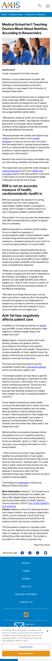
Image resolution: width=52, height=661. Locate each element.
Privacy (26, 563)
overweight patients (36, 367)
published (23, 482)
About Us (26, 586)
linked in (38, 553)
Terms (26, 571)
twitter (29, 552)
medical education (11, 171)
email (46, 553)
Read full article (42, 544)
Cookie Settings (26, 647)
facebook (22, 553)
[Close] (47, 631)
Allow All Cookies (26, 653)
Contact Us (26, 602)
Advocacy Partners (26, 594)
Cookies (26, 578)
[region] (26, 643)
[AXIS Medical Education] (10, 6)
